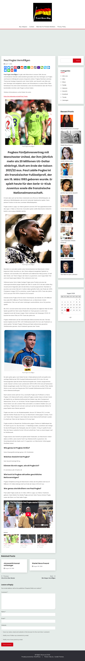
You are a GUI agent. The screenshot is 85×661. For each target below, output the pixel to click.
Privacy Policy (61, 26)
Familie (64, 85)
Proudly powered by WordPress (31, 657)
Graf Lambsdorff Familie (68, 258)
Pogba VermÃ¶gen (9, 544)
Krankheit (65, 94)
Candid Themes (59, 657)
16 (79, 305)
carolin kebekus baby (67, 161)
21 (74, 307)
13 (71, 305)
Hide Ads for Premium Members (45, 26)
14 (74, 305)
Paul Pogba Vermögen (27, 544)
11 (65, 305)
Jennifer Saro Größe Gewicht (69, 193)
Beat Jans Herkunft (66, 225)
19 (68, 307)
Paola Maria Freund (66, 177)
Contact (31, 26)
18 (65, 307)
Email (3, 618)
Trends (64, 97)
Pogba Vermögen (42, 544)
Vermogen (65, 100)
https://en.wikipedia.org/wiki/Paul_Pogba (16, 96)
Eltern (64, 82)
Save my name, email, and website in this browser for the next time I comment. (26, 632)
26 (68, 310)
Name (3, 611)
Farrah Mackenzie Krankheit (69, 209)
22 (77, 307)
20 (71, 307)
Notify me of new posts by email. (13, 639)
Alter (63, 79)
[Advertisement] (42, 41)
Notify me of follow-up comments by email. (16, 635)
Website (3, 625)
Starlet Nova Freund (40, 563)
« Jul (70, 317)
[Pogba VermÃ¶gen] (11, 538)
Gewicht (64, 91)
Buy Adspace (23, 26)
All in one (65, 76)
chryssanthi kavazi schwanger (12, 564)
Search (78, 60)
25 (65, 310)
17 (62, 307)
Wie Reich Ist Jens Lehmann (69, 274)
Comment (4, 592)
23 (79, 307)
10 (62, 305)
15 (77, 305)
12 (68, 305)
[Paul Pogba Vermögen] (28, 538)
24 (62, 310)
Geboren (64, 88)
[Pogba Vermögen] (44, 538)
